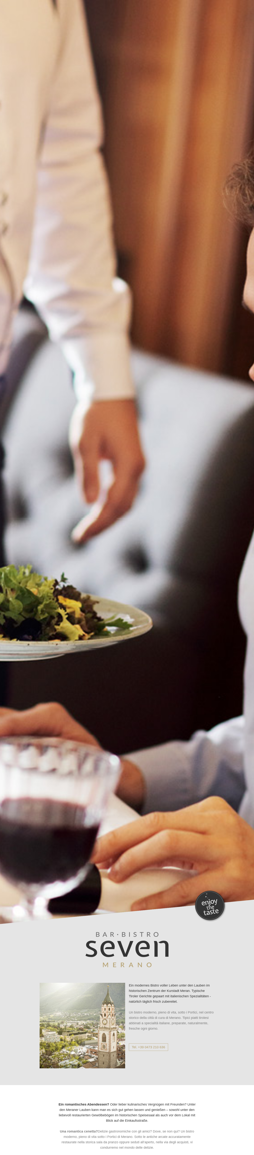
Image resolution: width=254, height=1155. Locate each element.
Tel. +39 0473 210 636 (148, 1047)
